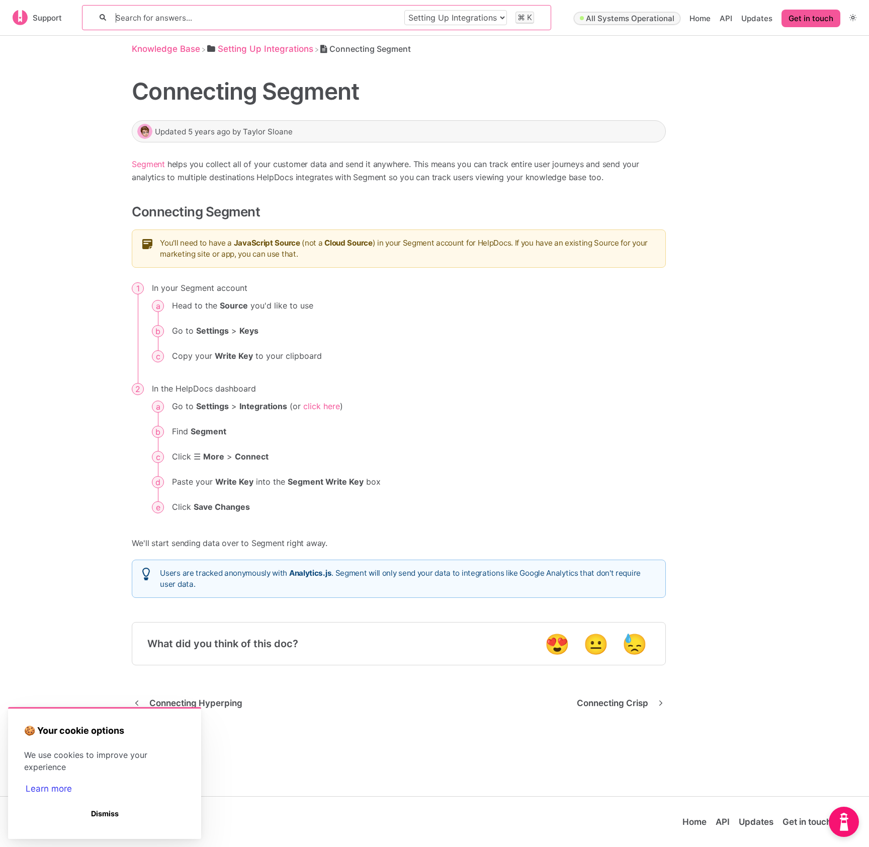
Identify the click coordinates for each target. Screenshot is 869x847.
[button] (852, 17)
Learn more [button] (49, 789)
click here (321, 406)
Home (700, 18)
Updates (756, 18)
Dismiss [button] (105, 813)
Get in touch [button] (811, 18)
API (726, 18)
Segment (148, 164)
